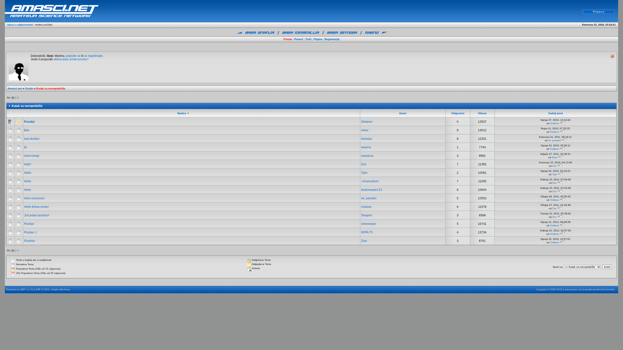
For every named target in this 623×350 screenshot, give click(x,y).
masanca (367, 156)
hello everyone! (34, 198)
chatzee (366, 207)
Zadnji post (555, 113)
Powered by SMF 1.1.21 (19, 289)
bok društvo (31, 138)
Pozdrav (29, 241)
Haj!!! (27, 164)
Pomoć (298, 39)
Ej (25, 147)
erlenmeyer (368, 224)
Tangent (366, 215)
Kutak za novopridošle (50, 88)
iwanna (366, 147)
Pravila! (29, 121)
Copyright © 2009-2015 (549, 289)
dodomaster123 (371, 190)
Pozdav (29, 224)
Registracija (331, 39)
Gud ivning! (31, 156)
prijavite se (73, 56)
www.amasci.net (573, 289)
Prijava (318, 39)
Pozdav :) (30, 232)
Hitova (482, 113)
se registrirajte (93, 56)
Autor (402, 113)
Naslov (182, 113)
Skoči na (557, 267)
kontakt (610, 289)
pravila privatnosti (594, 289)
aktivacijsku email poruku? (71, 59)
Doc (363, 164)
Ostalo (29, 88)
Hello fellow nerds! (36, 207)
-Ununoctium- (370, 181)
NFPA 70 (367, 232)
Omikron (366, 121)
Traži (308, 39)
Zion (364, 241)
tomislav (366, 138)
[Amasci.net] (78, 10)
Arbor (364, 130)
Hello (27, 173)
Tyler (364, 173)
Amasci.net (15, 88)
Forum (288, 39)
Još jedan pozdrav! (36, 215)
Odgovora (457, 113)
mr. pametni (554, 140)
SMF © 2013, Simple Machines (53, 289)
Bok (26, 130)
